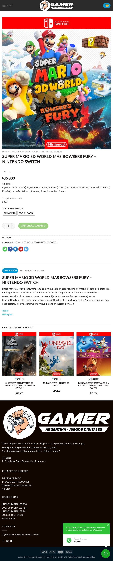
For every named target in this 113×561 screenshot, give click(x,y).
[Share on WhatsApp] (5, 249)
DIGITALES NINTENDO (13, 209)
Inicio (5, 152)
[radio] (9, 213)
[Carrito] (106, 5)
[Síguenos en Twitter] (11, 541)
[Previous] (2, 366)
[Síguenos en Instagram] (7, 541)
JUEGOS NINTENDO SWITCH (48, 152)
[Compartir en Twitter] (15, 249)
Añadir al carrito (33, 226)
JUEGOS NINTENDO (21, 152)
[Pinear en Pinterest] (20, 249)
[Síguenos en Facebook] (4, 541)
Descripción (10, 271)
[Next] (110, 366)
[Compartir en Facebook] (10, 249)
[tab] (10, 270)
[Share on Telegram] (26, 249)
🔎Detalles (19, 379)
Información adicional (33, 271)
